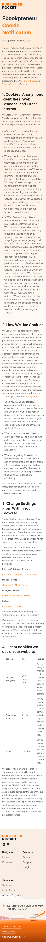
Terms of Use (8, 84)
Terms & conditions (11, 926)
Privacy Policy (29, 81)
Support (27, 862)
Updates (7, 884)
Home (5, 857)
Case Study (8, 890)
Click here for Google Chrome (16, 595)
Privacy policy (9, 931)
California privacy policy (13, 936)
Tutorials (27, 857)
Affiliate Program (11, 895)
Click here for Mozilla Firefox (15, 585)
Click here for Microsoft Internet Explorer (21, 574)
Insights (27, 867)
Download (8, 862)
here (14, 636)
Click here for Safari (11, 606)
